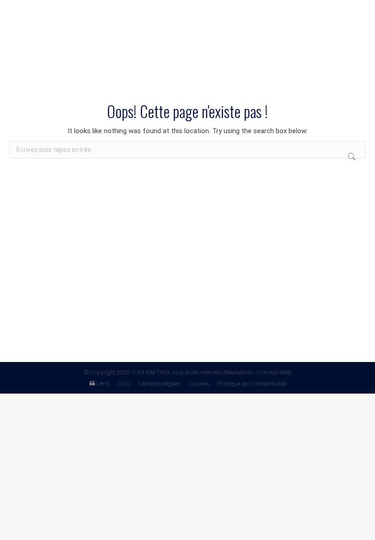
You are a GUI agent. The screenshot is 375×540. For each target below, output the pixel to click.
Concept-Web (274, 372)
